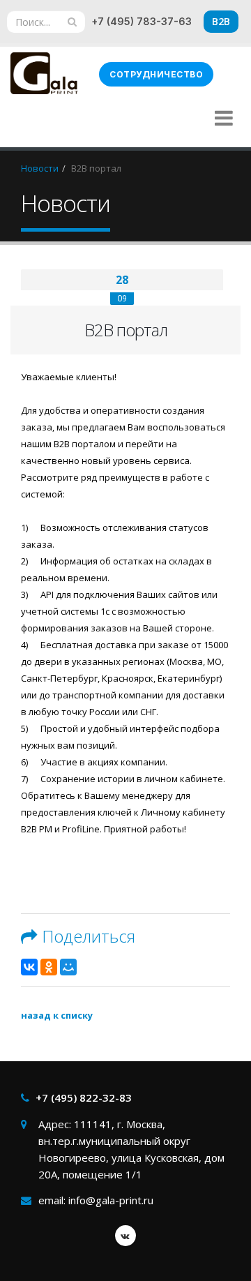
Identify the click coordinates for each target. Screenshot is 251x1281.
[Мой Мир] (68, 967)
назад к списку (57, 1015)
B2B (221, 21)
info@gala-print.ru (110, 1200)
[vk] (125, 1235)
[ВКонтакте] (29, 967)
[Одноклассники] (48, 967)
